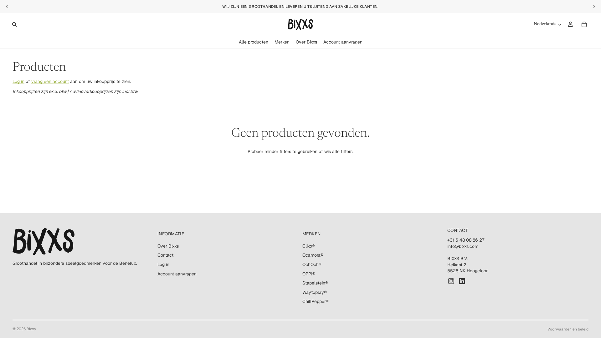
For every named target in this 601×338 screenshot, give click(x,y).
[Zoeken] (14, 24)
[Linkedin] (462, 281)
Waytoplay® (314, 292)
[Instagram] (451, 281)
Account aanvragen (177, 274)
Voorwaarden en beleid (567, 329)
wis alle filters (338, 151)
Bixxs (31, 328)
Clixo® (308, 246)
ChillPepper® (315, 302)
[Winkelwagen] (584, 24)
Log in (18, 81)
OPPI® (308, 274)
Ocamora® (312, 255)
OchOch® (311, 264)
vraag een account (50, 81)
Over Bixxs (168, 246)
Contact (165, 255)
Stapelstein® (315, 283)
